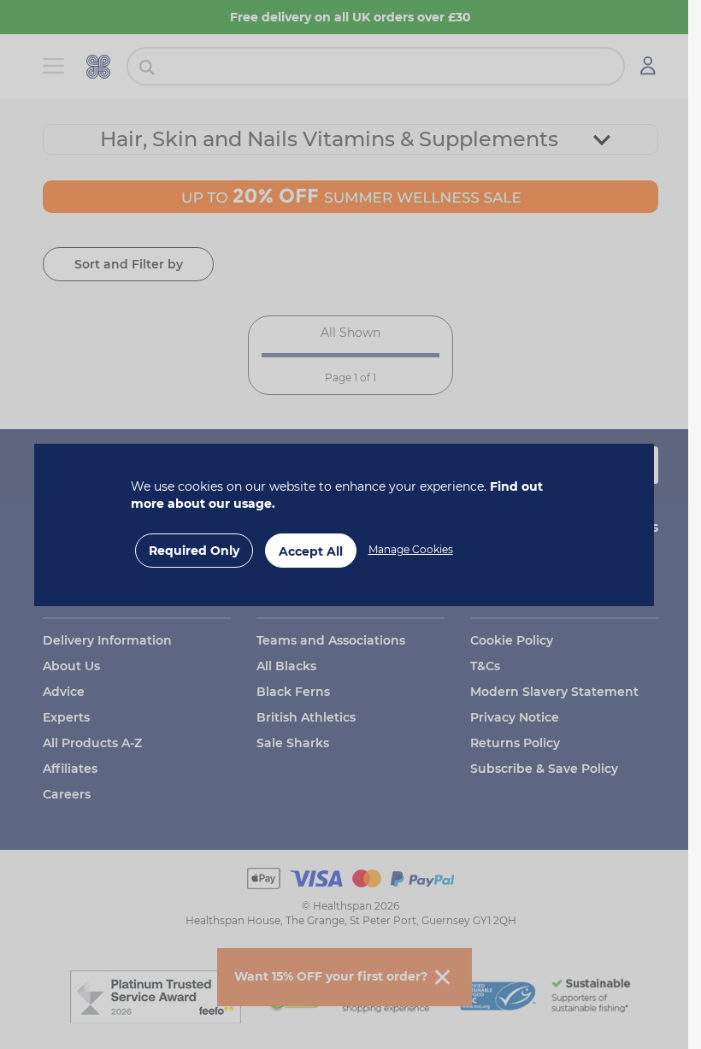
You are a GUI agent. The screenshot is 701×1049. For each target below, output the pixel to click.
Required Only (194, 550)
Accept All (311, 551)
